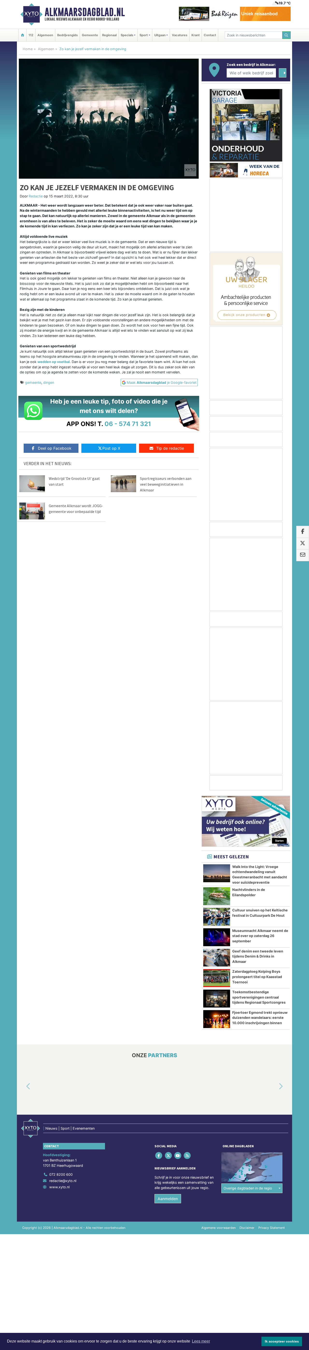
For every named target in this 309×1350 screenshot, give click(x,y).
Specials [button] (127, 35)
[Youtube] (178, 1156)
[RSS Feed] (187, 1156)
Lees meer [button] (201, 1341)
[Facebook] (159, 1156)
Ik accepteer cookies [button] (282, 1341)
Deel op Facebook (54, 448)
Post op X (111, 448)
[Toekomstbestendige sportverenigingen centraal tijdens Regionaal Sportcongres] (216, 998)
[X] (168, 1156)
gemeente (33, 382)
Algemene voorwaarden (218, 1228)
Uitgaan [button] (160, 35)
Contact (210, 35)
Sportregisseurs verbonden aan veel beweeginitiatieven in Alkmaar (165, 484)
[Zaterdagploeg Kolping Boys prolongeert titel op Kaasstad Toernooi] (216, 978)
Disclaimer (246, 1228)
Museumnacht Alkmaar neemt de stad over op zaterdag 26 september (260, 936)
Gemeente (90, 35)
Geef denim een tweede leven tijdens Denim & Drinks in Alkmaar (257, 956)
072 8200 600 (61, 1175)
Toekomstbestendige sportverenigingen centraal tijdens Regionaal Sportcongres (259, 997)
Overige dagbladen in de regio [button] (248, 1188)
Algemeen (45, 35)
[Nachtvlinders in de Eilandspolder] (216, 896)
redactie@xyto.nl (62, 1181)
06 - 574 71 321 (128, 423)
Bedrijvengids (67, 35)
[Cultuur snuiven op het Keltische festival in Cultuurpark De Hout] (216, 917)
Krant (195, 35)
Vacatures (179, 35)
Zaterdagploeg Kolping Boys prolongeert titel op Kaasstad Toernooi (257, 976)
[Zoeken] (286, 35)
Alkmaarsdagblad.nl (85, 12)
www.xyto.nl (59, 1187)
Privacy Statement (271, 1228)
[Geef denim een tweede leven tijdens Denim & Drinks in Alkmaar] (216, 958)
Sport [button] (144, 35)
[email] (302, 555)
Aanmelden (168, 1198)
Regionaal (109, 35)
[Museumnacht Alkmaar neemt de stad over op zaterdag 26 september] (216, 937)
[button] (22, 1086)
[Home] (22, 35)
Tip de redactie (170, 448)
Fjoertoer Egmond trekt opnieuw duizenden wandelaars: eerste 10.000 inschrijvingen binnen (260, 1017)
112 (30, 35)
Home (28, 49)
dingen (48, 382)
